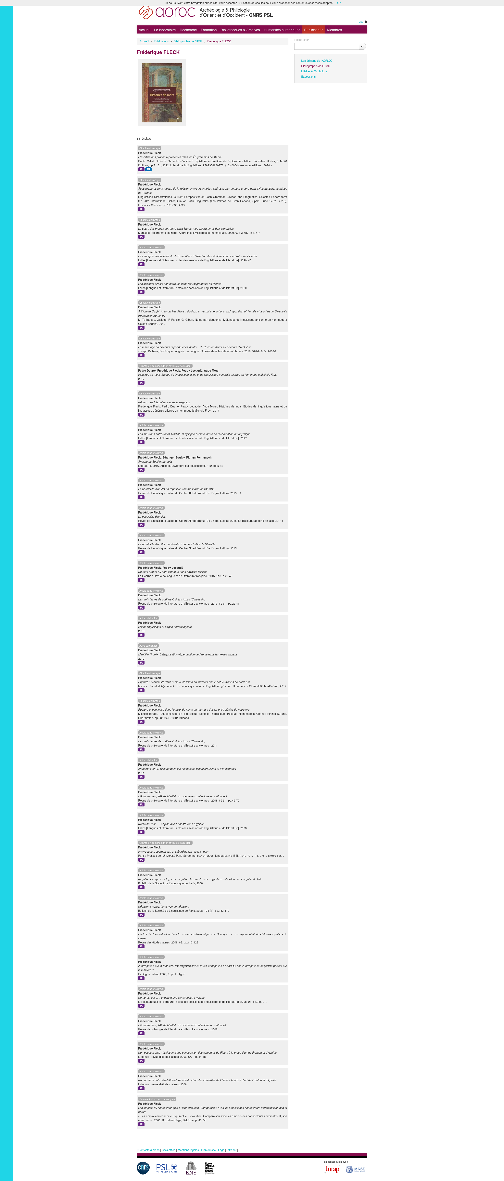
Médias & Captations (314, 71)
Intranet (231, 1150)
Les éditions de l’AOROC (316, 60)
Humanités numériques (282, 29)
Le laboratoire (165, 29)
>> (362, 46)
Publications (313, 29)
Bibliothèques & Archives (240, 29)
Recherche (188, 29)
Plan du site (208, 1150)
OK (339, 3)
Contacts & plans (148, 1150)
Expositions (308, 76)
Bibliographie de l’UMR (188, 41)
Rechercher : (302, 40)
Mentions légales (188, 1150)
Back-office (168, 1150)
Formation (209, 29)
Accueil (144, 29)
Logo (221, 1150)
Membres (334, 29)
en (361, 22)
